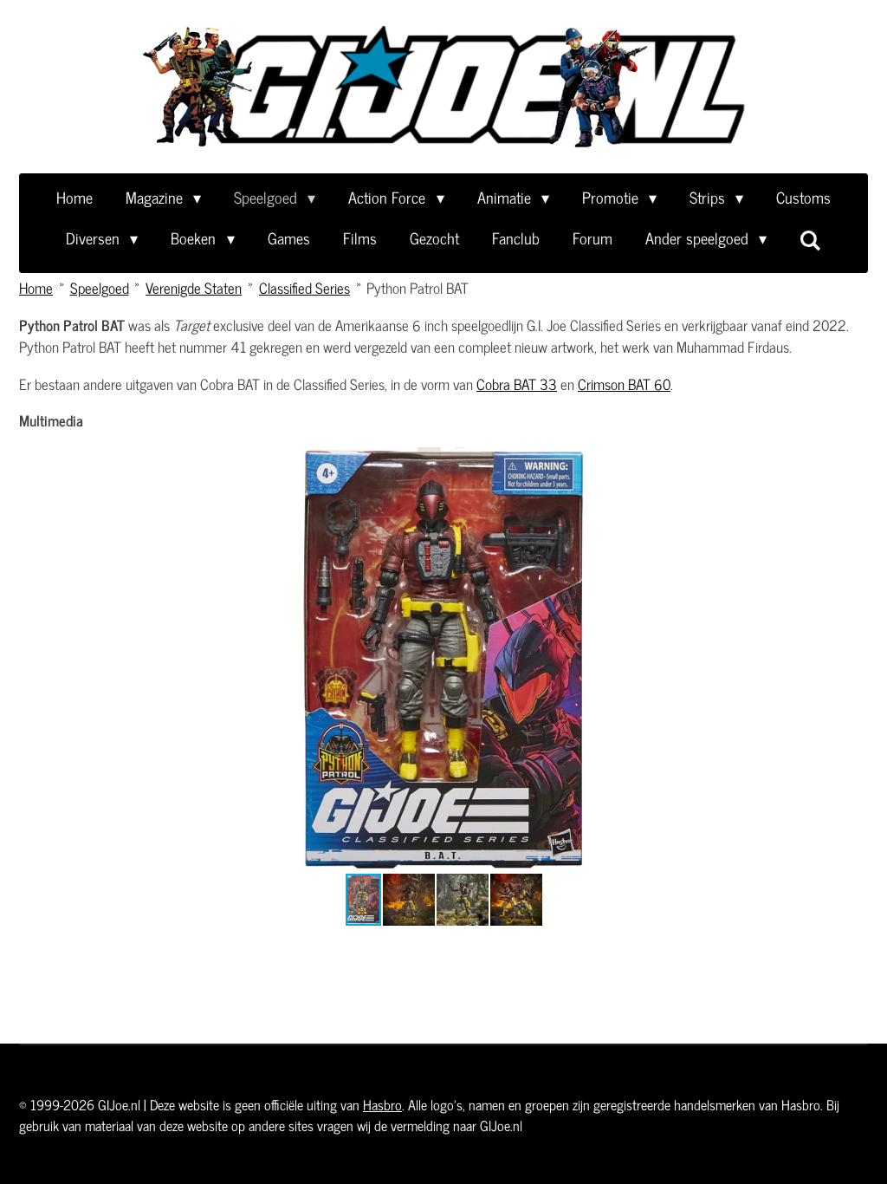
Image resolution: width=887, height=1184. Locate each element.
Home (36, 288)
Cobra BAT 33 (516, 384)
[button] (852, 463)
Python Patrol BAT (417, 288)
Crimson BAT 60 (624, 384)
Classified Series (304, 288)
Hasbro (382, 1104)
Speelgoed (99, 288)
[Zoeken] (810, 239)
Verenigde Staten (194, 288)
